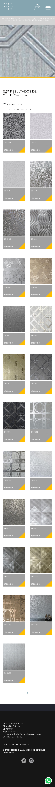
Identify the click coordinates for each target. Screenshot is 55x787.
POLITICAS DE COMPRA (16, 744)
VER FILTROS (14, 104)
